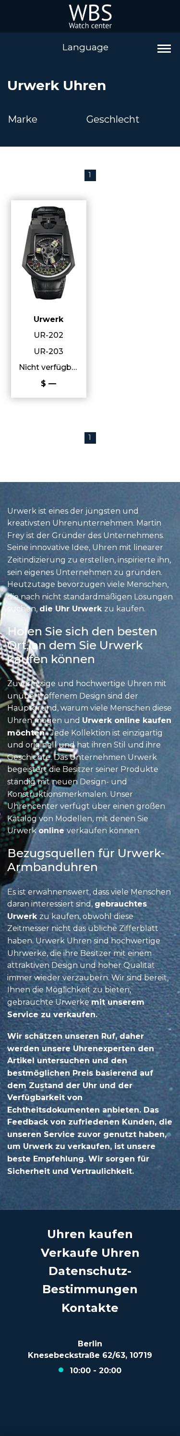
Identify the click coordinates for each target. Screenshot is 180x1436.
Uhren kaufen (90, 1234)
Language (85, 47)
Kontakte (90, 1308)
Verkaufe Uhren (90, 1253)
